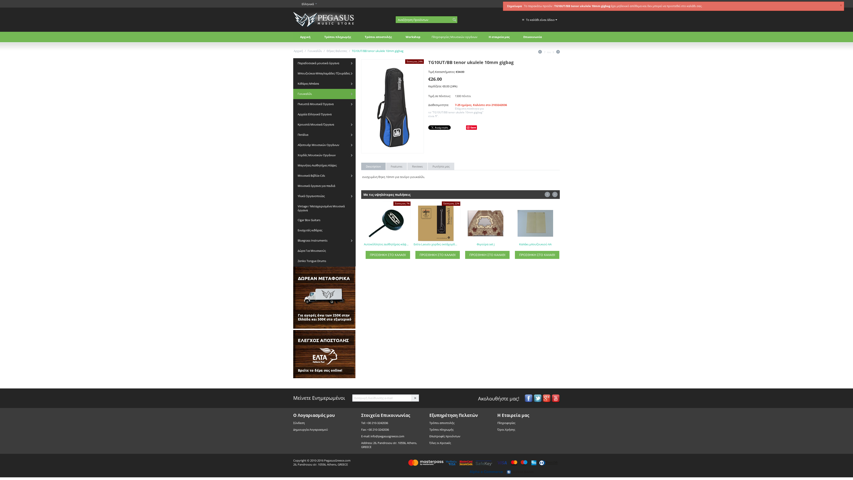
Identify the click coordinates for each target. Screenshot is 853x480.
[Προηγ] (540, 52)
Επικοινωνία (532, 37)
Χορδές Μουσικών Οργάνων (317, 155)
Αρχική (305, 37)
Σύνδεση (299, 423)
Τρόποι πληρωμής (337, 37)
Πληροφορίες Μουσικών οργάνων (454, 37)
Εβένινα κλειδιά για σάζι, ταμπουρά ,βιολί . (436, 244)
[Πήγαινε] (415, 398)
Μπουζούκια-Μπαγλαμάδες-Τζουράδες (324, 73)
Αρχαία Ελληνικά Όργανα (315, 114)
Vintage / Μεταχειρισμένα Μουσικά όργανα (321, 208)
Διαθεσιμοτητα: (438, 105)
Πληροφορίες (506, 423)
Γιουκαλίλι (315, 51)
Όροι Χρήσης (506, 430)
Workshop (413, 37)
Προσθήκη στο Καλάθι (388, 255)
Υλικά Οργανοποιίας (311, 196)
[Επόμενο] (558, 52)
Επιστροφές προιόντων (444, 436)
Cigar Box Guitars (309, 220)
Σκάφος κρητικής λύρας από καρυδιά (386, 244)
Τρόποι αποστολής (378, 37)
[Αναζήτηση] (454, 20)
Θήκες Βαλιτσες (337, 51)
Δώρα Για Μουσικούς (312, 251)
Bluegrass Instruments (312, 240)
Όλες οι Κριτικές (440, 443)
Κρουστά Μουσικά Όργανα (316, 124)
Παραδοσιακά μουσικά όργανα (318, 63)
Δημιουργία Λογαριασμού (310, 430)
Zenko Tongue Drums (312, 261)
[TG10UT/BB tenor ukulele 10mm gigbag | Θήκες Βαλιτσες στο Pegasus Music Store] (392, 106)
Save (473, 127)
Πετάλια (303, 135)
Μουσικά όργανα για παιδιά (316, 186)
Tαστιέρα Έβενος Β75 (535, 244)
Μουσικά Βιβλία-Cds (311, 176)
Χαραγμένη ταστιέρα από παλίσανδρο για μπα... (485, 244)
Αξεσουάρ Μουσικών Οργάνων (318, 145)
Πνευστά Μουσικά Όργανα (316, 104)
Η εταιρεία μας (499, 37)
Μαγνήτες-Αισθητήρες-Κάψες (317, 165)
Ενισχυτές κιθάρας (310, 230)
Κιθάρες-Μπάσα (308, 84)
